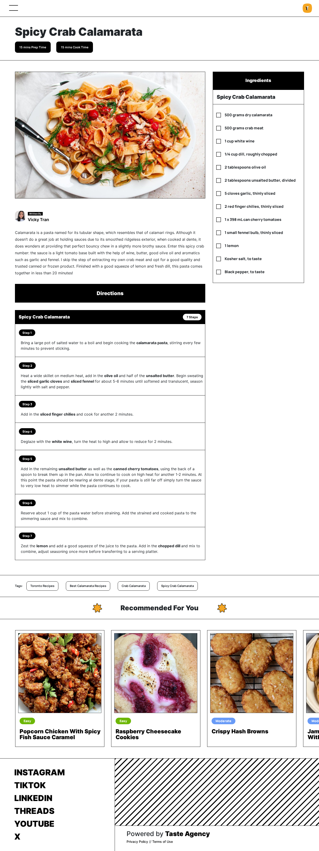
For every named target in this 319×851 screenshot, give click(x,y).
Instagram (39, 772)
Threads (34, 811)
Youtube (34, 823)
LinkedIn (33, 798)
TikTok (30, 785)
